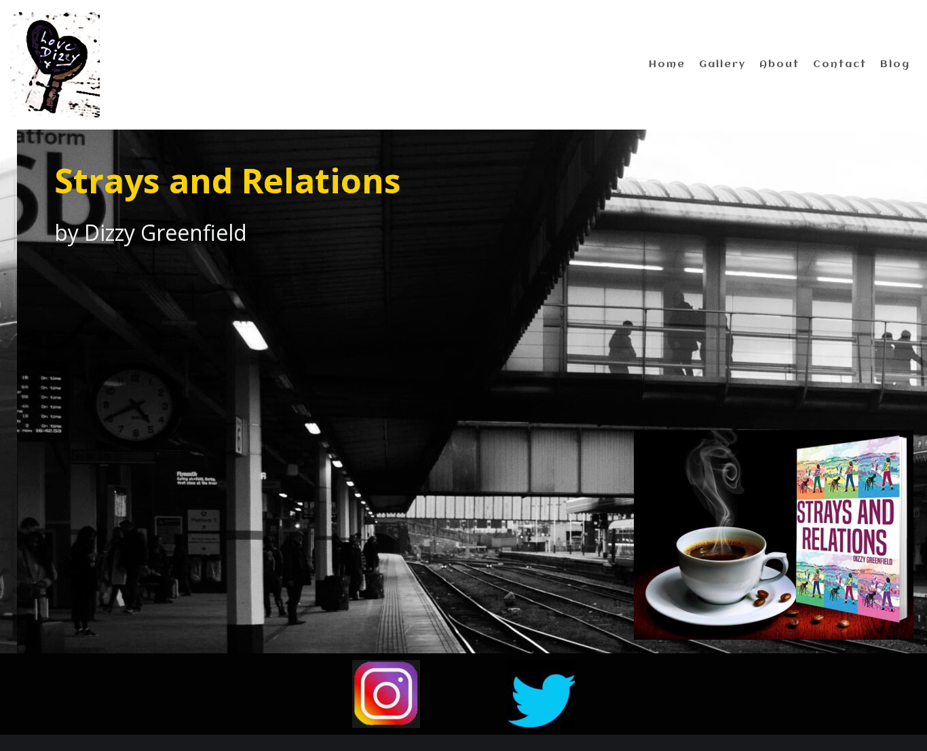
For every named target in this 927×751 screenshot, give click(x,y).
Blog (895, 64)
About (779, 64)
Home (667, 64)
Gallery (722, 64)
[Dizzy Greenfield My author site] (55, 64)
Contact (840, 64)
